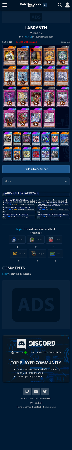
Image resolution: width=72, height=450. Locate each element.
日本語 (38, 403)
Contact (37, 407)
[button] (5, 5)
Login (19, 229)
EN (31, 402)
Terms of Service (24, 407)
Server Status (49, 407)
